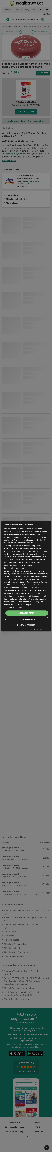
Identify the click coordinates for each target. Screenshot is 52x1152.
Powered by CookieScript (39, 629)
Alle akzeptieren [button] (26, 613)
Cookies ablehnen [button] (27, 619)
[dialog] (26, 576)
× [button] (47, 524)
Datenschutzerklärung (13, 607)
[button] (26, 625)
